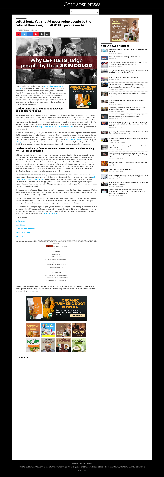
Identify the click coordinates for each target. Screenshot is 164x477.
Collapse (35, 286)
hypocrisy (79, 286)
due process (51, 286)
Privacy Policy (82, 470)
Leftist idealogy (31, 289)
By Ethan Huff (118, 97)
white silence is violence (74, 140)
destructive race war (50, 213)
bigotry (29, 286)
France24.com (20, 225)
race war (66, 289)
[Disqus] (56, 384)
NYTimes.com (20, 221)
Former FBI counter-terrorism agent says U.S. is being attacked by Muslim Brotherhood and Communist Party (128, 63)
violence (92, 289)
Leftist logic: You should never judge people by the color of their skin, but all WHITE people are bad (128, 132)
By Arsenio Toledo (119, 74)
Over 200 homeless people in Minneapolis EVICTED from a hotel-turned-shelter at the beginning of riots (128, 71)
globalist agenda (69, 286)
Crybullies (42, 286)
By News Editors (119, 79)
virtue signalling (21, 291)
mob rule (48, 289)
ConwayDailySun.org (23, 232)
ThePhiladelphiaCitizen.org (25, 229)
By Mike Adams (119, 89)
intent (86, 286)
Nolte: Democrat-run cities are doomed (120, 169)
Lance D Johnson (32, 30)
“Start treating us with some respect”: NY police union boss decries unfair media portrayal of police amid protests (127, 108)
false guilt (59, 286)
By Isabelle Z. (118, 53)
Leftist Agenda (21, 289)
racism (71, 289)
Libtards (41, 289)
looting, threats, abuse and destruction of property (55, 127)
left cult (91, 286)
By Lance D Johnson (120, 135)
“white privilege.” (21, 142)
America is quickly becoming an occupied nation (123, 77)
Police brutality (57, 289)
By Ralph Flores (119, 58)
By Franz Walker (119, 127)
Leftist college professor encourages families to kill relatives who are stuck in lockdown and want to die (127, 94)
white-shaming (33, 291)
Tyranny (85, 289)
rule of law (78, 289)
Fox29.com (19, 236)
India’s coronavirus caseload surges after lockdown (124, 57)
